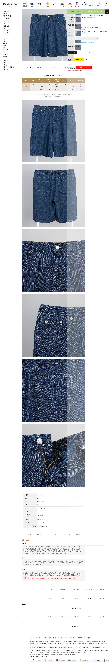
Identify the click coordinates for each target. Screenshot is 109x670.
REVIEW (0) (89, 598)
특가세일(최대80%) (9, 67)
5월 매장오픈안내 (95, 6)
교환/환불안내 (41, 67)
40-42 (5, 41)
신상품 (5, 14)
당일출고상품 (7, 16)
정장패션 (6, 60)
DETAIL (50, 598)
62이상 (5, 50)
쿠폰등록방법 (81, 638)
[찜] (86, 59)
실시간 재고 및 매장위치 (82, 42)
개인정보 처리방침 (57, 638)
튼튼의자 (6, 18)
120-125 (6, 26)
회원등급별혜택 (81, 29)
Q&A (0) (101, 589)
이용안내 (38, 638)
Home (91, 15)
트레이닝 (6, 58)
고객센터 (88, 638)
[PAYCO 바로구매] (84, 67)
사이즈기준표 (91, 42)
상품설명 (28, 67)
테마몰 (5, 56)
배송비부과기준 (81, 32)
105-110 (6, 21)
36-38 (5, 39)
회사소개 (32, 638)
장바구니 (81, 52)
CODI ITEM (76, 598)
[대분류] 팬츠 (96, 15)
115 (4, 24)
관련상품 (54, 67)
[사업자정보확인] (80, 643)
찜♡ (90, 52)
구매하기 (72, 53)
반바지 (101, 15)
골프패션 (6, 54)
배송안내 (66, 638)
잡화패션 (6, 63)
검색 (99, 3)
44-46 (5, 43)
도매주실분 (73, 638)
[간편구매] (79, 59)
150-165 (6, 32)
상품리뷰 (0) (66, 67)
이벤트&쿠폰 (7, 69)
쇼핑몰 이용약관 (46, 638)
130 (4, 28)
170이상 (6, 34)
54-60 (5, 47)
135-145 (6, 30)
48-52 (5, 45)
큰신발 (5, 65)
